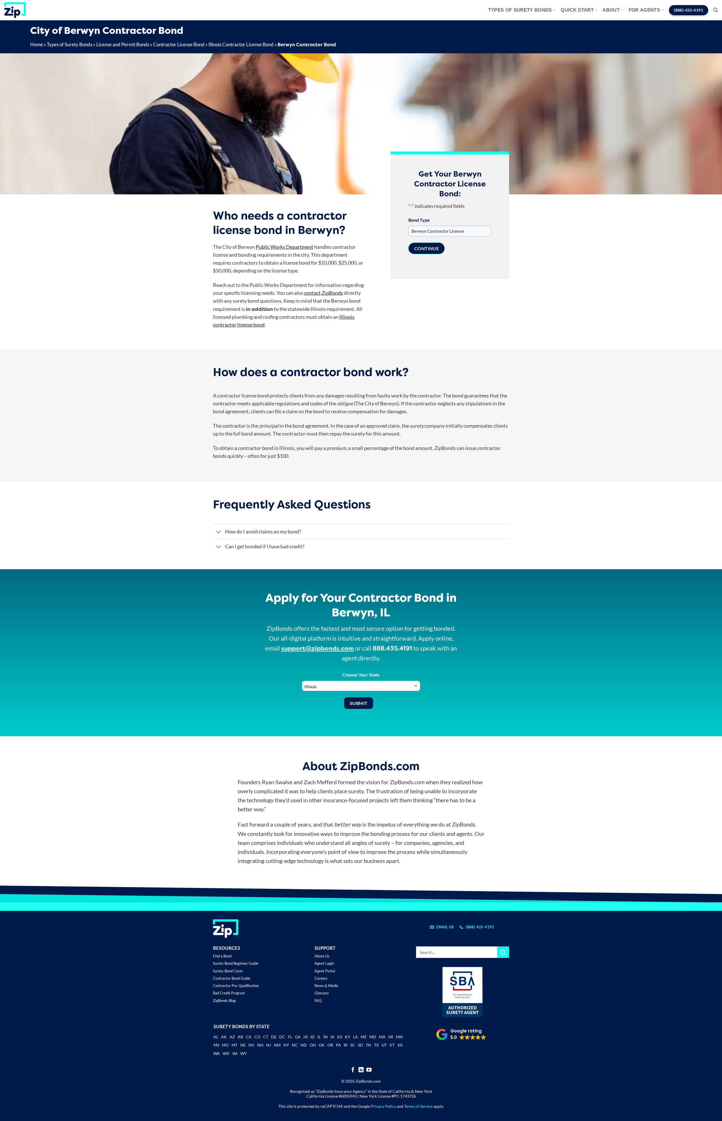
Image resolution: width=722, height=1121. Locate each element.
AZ (232, 1036)
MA (382, 1036)
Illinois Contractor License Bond (241, 44)
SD (360, 1045)
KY (347, 1036)
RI (345, 1045)
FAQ (318, 1000)
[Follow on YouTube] (369, 1070)
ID (313, 1036)
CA (249, 1036)
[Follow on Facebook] (353, 1070)
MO (225, 1045)
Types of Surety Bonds (520, 10)
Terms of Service (418, 1106)
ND (304, 1045)
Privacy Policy (383, 1106)
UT (384, 1045)
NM (277, 1045)
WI (234, 1053)
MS (216, 1045)
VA (400, 1045)
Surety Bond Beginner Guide (235, 963)
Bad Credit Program (229, 993)
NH (260, 1045)
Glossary (321, 993)
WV (226, 1053)
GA (298, 1036)
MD (372, 1036)
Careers (320, 978)
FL (290, 1036)
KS (339, 1036)
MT (234, 1045)
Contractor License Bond (178, 44)
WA (216, 1053)
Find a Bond (222, 956)
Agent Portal (324, 971)
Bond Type (419, 220)
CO (257, 1036)
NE (243, 1045)
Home (36, 44)
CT (265, 1036)
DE (273, 1036)
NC (295, 1045)
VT (392, 1045)
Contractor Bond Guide (231, 978)
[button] (715, 10)
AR (240, 1036)
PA (338, 1045)
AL (215, 1037)
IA (332, 1036)
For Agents (644, 10)
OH (313, 1045)
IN (325, 1036)
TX (376, 1045)
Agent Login (324, 963)
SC (352, 1045)
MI (390, 1036)
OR (330, 1045)
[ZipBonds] (15, 10)
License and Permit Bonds (122, 44)
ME (364, 1036)
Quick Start (577, 10)
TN (368, 1045)
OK (322, 1045)
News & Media (326, 985)
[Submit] (503, 952)
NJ (268, 1045)
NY (286, 1045)
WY (243, 1053)
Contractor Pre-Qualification (236, 985)
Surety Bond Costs (228, 971)
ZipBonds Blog (224, 1000)
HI (305, 1036)
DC (282, 1036)
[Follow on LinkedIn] (361, 1070)
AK (224, 1036)
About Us (321, 956)
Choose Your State (361, 674)
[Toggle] (218, 532)
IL (319, 1036)
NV (251, 1045)
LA (355, 1036)
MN (399, 1036)
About (611, 10)
